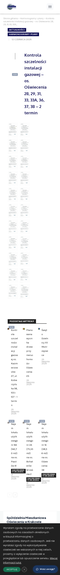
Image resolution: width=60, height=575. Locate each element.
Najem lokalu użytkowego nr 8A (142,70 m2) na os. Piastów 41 (14, 445)
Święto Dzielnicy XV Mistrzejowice (45, 343)
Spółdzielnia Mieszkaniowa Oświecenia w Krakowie (26, 519)
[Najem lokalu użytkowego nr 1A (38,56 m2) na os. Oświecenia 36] (39, 423)
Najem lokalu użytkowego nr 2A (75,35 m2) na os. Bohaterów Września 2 (29, 449)
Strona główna (10, 18)
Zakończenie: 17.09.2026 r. (18, 471)
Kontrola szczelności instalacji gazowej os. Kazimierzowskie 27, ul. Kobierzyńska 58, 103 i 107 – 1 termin (14, 368)
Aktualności (17, 29)
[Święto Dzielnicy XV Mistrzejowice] (39, 329)
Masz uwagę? (47, 569)
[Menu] (50, 6)
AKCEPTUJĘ (11, 569)
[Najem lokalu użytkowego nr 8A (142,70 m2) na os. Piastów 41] (8, 423)
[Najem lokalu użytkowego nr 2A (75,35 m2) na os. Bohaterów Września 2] (23, 423)
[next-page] (15, 495)
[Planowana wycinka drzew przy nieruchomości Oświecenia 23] (23, 329)
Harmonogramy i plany (32, 18)
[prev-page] (10, 495)
